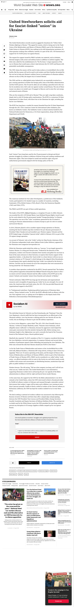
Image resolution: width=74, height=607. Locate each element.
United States (53, 470)
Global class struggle (43, 470)
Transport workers (6, 485)
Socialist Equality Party (30, 13)
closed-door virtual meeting (51, 397)
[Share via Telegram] (4, 57)
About (69, 2)
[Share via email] (4, 61)
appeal (39, 43)
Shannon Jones (13, 36)
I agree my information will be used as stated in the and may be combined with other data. (38, 431)
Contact (64, 2)
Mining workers (14, 485)
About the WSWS (46, 13)
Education (38, 483)
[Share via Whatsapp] (4, 54)
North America (13, 474)
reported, (12, 353)
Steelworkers (13, 470)
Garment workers (32, 485)
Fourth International (17, 13)
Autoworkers (15, 483)
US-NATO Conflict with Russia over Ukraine (27, 470)
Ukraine (20, 474)
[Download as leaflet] (4, 65)
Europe (26, 474)
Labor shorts (47, 485)
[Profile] (72, 2)
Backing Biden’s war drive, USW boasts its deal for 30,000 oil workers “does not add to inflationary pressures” (34, 452)
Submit (37, 437)
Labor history (40, 485)
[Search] (72, 10)
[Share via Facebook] (4, 46)
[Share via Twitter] (4, 50)
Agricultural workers (23, 485)
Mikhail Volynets (30, 213)
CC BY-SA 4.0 (49, 150)
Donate (60, 13)
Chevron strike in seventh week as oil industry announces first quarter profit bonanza (51, 452)
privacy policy (51, 430)
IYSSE (39, 13)
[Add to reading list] (4, 73)
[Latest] (5, 10)
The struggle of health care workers (26, 483)
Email (16, 423)
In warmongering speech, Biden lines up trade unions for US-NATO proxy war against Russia (17, 452)
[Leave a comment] (4, 69)
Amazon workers (44, 483)
